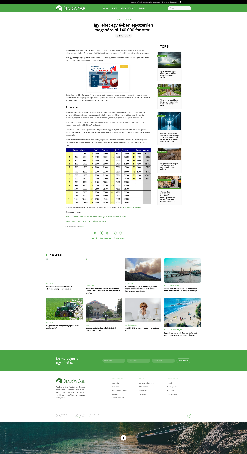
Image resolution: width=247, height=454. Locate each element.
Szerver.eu (91, 417)
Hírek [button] (114, 8)
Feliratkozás (183, 361)
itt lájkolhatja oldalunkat (131, 207)
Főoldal (105, 8)
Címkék (139, 2)
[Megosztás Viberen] (121, 233)
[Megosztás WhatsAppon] (108, 233)
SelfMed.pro (78, 417)
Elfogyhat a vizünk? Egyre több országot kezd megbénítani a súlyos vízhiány (169, 167)
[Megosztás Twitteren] (95, 233)
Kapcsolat (156, 2)
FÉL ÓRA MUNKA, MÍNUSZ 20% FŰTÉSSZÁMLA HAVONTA (86, 221)
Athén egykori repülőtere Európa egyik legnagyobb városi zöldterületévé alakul (169, 103)
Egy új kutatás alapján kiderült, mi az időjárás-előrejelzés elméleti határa (168, 75)
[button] (123, 438)
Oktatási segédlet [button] (128, 8)
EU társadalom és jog (123, 20)
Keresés (133, 2)
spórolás (94, 238)
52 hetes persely (119, 238)
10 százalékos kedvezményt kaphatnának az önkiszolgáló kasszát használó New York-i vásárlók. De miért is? (167, 197)
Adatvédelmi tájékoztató (169, 2)
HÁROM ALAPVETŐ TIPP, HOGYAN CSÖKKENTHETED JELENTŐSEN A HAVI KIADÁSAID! (96, 217)
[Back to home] (70, 8)
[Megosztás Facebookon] (101, 233)
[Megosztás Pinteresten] (115, 233)
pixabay (82, 226)
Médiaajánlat (147, 2)
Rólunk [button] (142, 8)
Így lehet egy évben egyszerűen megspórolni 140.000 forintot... (123, 27)
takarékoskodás (105, 238)
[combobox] (179, 8)
